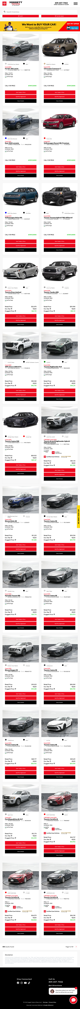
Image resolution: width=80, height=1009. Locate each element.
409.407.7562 (61, 3)
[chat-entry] (73, 1000)
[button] (37, 47)
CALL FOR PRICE (10, 86)
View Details (20, 101)
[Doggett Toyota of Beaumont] (16, 4)
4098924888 (32, 86)
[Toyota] (4, 4)
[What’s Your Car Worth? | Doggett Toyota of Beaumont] (40, 26)
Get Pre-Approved (21, 96)
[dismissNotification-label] (76, 988)
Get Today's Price (20, 92)
